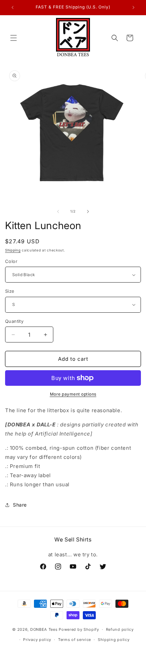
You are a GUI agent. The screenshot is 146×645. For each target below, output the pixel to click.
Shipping (13, 250)
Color (11, 261)
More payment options (73, 394)
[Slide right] (87, 211)
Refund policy (120, 629)
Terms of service (74, 639)
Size (10, 291)
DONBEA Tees (44, 629)
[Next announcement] (133, 7)
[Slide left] (58, 211)
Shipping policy (114, 639)
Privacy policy (37, 639)
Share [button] (20, 505)
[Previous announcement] (12, 7)
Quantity (14, 321)
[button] (13, 37)
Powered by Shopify (79, 629)
